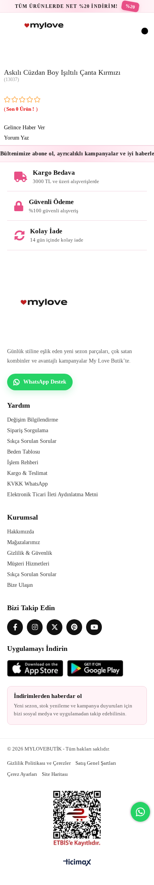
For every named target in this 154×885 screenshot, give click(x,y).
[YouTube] (94, 627)
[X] (54, 627)
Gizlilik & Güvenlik (29, 553)
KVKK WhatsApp (27, 484)
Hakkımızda (20, 532)
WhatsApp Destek (44, 382)
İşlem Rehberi (22, 462)
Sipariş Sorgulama (27, 430)
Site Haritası (55, 774)
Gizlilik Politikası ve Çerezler (39, 763)
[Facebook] (15, 627)
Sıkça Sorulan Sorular (31, 441)
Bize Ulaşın (20, 585)
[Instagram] (35, 627)
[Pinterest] (74, 627)
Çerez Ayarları (22, 774)
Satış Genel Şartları (95, 763)
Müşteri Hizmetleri (28, 564)
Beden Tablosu (23, 452)
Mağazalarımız (23, 542)
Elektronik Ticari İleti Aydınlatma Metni (52, 494)
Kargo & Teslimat (27, 473)
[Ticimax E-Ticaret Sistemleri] (77, 863)
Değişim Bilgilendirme (32, 420)
